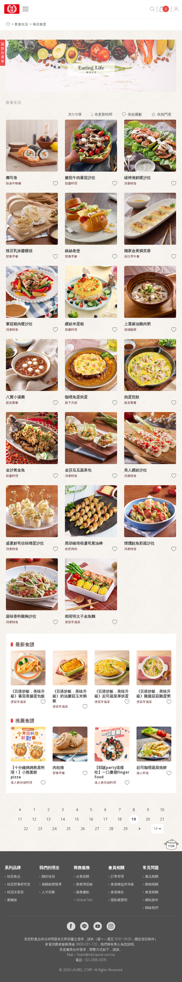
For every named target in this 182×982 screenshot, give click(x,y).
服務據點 (82, 892)
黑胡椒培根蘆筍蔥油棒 (84, 543)
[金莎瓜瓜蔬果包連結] (91, 438)
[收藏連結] (55, 183)
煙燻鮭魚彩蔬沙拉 (139, 543)
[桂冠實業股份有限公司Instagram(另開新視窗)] (111, 926)
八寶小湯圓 (15, 396)
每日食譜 (39, 24)
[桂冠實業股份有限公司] (12, 9)
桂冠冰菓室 (15, 892)
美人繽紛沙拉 (135, 470)
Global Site (84, 899)
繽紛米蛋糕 (74, 323)
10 (162, 809)
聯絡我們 (151, 907)
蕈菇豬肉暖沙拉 (19, 323)
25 (68, 828)
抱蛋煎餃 (131, 396)
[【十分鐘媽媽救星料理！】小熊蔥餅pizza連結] (28, 744)
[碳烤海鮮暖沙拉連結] (150, 146)
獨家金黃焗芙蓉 (137, 250)
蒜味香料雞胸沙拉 (21, 616)
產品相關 (151, 876)
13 (48, 819)
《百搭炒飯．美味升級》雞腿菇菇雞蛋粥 (153, 694)
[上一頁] (20, 809)
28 (111, 828)
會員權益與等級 (122, 884)
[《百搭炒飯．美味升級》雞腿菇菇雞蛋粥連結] (153, 667)
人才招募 (48, 892)
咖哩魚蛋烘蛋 (76, 396)
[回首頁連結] (8, 24)
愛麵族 (12, 899)
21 (162, 819)
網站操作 (151, 899)
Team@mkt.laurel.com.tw (96, 954)
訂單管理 (117, 876)
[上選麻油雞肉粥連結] (150, 292)
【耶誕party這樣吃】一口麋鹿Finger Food (112, 772)
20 (148, 819)
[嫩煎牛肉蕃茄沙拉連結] (91, 146)
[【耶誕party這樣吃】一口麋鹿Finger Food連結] (112, 744)
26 (83, 828)
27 (97, 828)
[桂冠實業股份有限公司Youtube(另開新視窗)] (97, 926)
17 (105, 819)
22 (26, 828)
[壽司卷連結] (32, 146)
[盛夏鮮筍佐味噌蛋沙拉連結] (32, 511)
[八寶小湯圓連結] (32, 365)
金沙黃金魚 (15, 470)
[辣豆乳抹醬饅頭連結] (32, 219)
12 (34, 819)
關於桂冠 (48, 876)
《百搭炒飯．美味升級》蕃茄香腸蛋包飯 (28, 694)
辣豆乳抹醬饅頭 (19, 250)
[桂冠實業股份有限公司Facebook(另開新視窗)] (71, 926)
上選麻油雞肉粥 (137, 323)
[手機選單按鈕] (25, 9)
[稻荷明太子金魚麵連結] (91, 584)
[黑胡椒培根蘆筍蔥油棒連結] (91, 511)
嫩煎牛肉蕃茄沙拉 (80, 177)
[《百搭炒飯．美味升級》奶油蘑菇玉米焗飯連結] (70, 667)
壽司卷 (11, 177)
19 (134, 819)
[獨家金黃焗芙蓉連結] (150, 219)
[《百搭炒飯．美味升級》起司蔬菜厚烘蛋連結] (112, 667)
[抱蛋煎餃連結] (150, 365)
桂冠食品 (13, 876)
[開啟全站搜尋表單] (152, 9)
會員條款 (117, 892)
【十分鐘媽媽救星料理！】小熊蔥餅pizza (28, 772)
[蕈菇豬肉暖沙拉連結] (32, 292)
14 (62, 819)
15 (77, 819)
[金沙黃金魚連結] (32, 438)
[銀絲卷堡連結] (91, 219)
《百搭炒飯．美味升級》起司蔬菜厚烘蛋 (112, 694)
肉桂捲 (58, 767)
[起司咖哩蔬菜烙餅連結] (153, 744)
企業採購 (82, 876)
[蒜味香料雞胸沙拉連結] (32, 584)
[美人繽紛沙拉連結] (150, 438)
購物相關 (151, 884)
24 (54, 828)
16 (91, 819)
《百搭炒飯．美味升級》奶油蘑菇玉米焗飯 (70, 696)
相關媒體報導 (52, 884)
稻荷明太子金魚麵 (80, 616)
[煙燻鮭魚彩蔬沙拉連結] (150, 511)
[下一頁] (139, 828)
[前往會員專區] (176, 9)
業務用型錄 (84, 884)
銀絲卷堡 (72, 250)
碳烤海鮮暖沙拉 (137, 177)
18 (119, 819)
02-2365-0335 (96, 960)
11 (20, 819)
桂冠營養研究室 (18, 884)
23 (40, 828)
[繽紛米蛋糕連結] (91, 292)
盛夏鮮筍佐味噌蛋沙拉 (25, 543)
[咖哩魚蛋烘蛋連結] (91, 365)
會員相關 (151, 892)
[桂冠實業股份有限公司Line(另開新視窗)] (84, 926)
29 (125, 828)
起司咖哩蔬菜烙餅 (151, 767)
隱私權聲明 (119, 899)
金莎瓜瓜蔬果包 (78, 470)
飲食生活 (21, 24)
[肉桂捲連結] (70, 744)
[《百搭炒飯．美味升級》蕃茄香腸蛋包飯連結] (28, 667)
